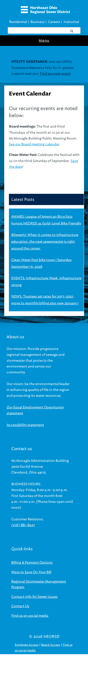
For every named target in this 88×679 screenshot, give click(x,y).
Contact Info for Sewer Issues (34, 597)
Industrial (71, 22)
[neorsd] (45, 13)
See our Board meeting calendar (34, 144)
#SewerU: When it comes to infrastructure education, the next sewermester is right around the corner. (44, 241)
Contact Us (20, 606)
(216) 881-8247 (23, 525)
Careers (54, 22)
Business (38, 22)
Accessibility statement (25, 425)
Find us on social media (29, 616)
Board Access (50, 644)
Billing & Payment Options (32, 563)
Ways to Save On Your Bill (31, 572)
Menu (44, 40)
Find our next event (55, 74)
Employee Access (26, 644)
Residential (18, 22)
